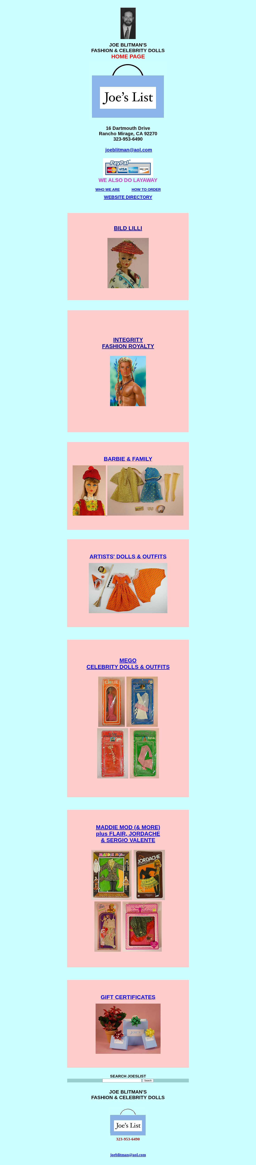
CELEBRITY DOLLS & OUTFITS (128, 667)
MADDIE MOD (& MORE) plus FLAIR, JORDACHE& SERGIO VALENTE (128, 833)
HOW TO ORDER (146, 189)
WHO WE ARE (107, 189)
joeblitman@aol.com (128, 150)
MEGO (128, 660)
